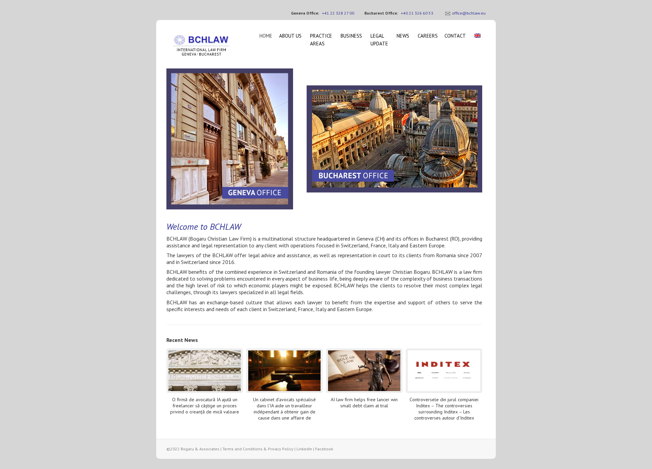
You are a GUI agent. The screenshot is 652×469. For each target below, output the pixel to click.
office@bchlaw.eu (469, 13)
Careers (428, 36)
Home (265, 36)
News (403, 36)
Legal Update (379, 40)
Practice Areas (321, 40)
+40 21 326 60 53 (417, 13)
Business (351, 36)
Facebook (324, 448)
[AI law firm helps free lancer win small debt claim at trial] (364, 370)
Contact (455, 36)
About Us (290, 36)
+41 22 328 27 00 (338, 13)
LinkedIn (304, 448)
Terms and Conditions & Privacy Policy (257, 448)
